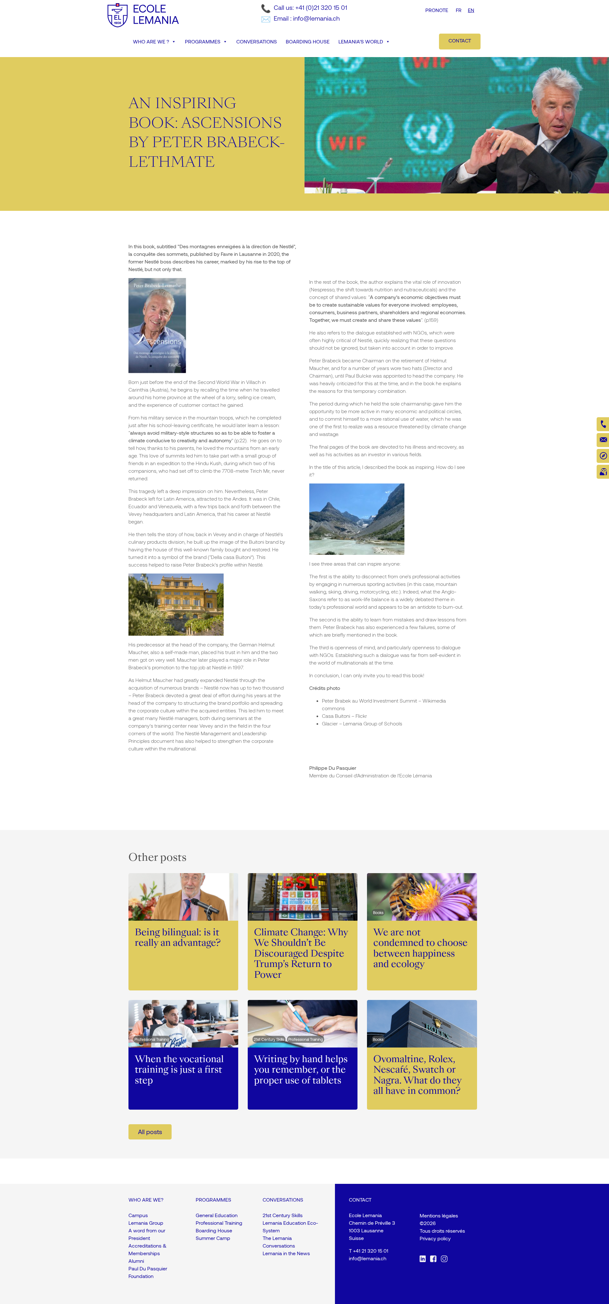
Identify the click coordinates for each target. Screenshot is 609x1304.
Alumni (136, 1261)
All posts (150, 1131)
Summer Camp (213, 1238)
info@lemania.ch (367, 1258)
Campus (138, 1215)
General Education (217, 1215)
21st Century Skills (283, 1215)
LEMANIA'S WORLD (360, 41)
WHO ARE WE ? (151, 41)
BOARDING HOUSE (308, 41)
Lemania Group (145, 1223)
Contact (460, 40)
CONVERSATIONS (256, 41)
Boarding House (214, 1230)
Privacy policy (435, 1238)
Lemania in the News (286, 1253)
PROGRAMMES (202, 41)
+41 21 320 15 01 (370, 1251)
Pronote (436, 10)
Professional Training (219, 1223)
